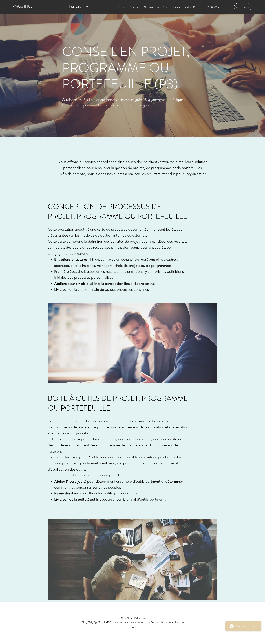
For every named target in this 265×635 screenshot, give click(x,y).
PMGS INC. (22, 6)
